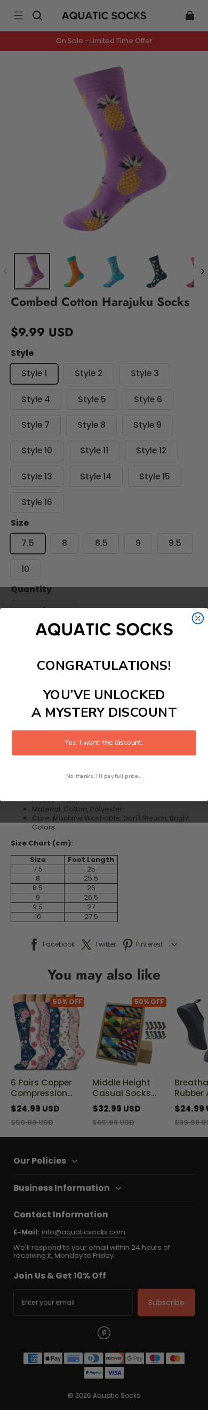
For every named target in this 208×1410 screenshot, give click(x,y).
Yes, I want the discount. (104, 743)
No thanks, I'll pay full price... (103, 776)
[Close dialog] (198, 618)
